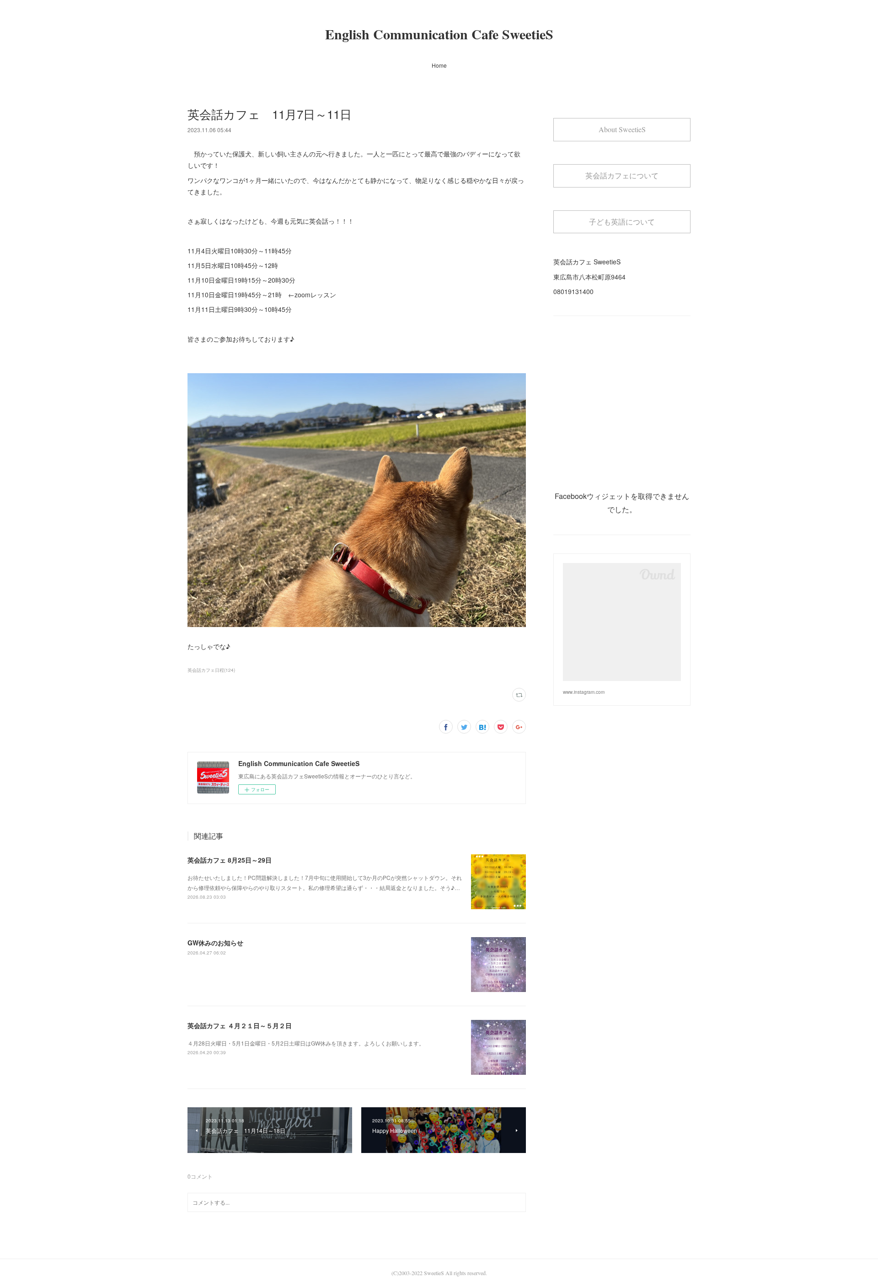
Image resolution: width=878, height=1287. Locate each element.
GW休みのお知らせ (215, 942)
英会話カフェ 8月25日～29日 (229, 859)
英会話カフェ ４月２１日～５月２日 (239, 1025)
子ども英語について (622, 221)
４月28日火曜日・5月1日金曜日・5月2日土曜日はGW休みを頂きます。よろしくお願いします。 (305, 1043)
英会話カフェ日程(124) (211, 670)
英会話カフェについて (621, 175)
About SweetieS (622, 129)
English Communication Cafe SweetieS (439, 34)
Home (439, 65)
